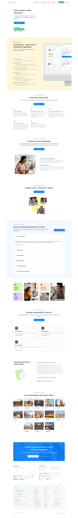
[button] (48, 506)
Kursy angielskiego (36, 492)
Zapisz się (61, 2)
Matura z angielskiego (37, 500)
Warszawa (45, 500)
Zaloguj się (67, 2)
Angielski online (37, 2)
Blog (55, 493)
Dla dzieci (52, 2)
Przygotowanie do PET (37, 504)
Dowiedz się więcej (18, 335)
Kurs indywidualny (21, 236)
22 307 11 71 (20, 494)
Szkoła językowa (46, 496)
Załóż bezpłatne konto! (33, 456)
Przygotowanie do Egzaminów (23, 271)
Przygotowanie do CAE (37, 503)
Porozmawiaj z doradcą (45, 456)
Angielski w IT (57, 504)
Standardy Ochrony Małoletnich (60, 514)
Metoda (45, 493)
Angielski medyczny (58, 503)
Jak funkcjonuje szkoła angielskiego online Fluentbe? (46, 362)
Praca (55, 492)
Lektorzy (45, 490)
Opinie (45, 489)
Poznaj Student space (18, 54)
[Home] (13, 2)
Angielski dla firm (36, 493)
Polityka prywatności (59, 512)
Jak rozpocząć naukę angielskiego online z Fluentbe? (46, 377)
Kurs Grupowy (20, 250)
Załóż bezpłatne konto (19, 22)
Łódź (45, 503)
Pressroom (56, 490)
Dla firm (48, 2)
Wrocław (45, 504)
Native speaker (36, 496)
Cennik (45, 492)
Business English (20, 260)
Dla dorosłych (43, 2)
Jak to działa (36, 490)
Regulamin (57, 511)
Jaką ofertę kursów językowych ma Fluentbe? (45, 381)
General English (20, 255)
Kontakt (56, 489)
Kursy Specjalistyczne (21, 265)
